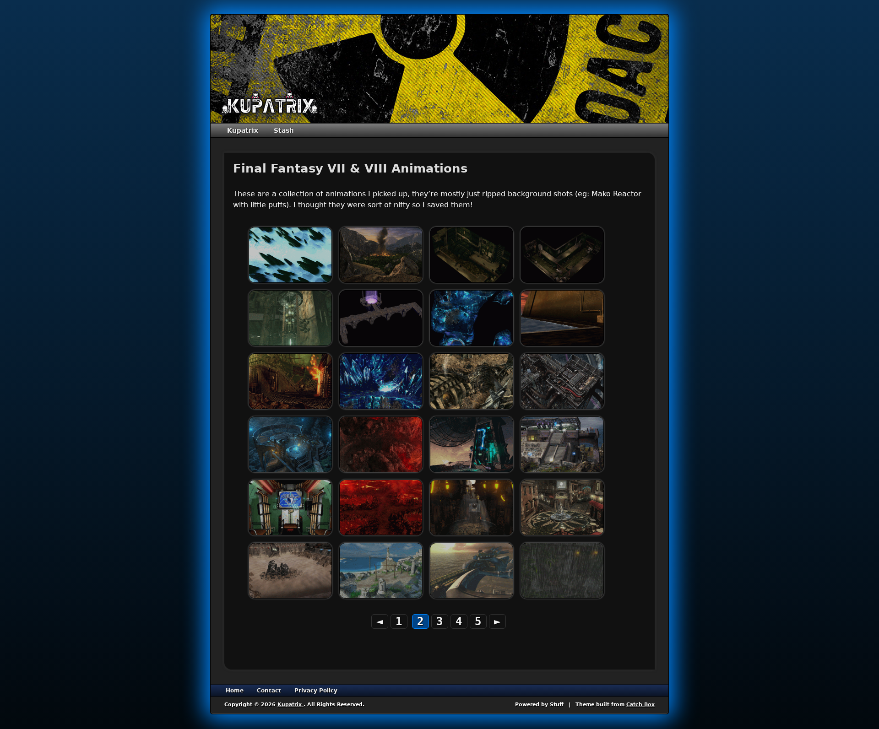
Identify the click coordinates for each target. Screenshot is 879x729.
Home (235, 690)
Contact (269, 690)
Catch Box (640, 704)
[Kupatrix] (270, 103)
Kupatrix (242, 130)
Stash (284, 130)
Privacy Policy (315, 690)
